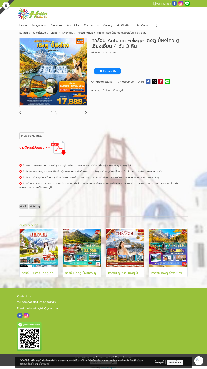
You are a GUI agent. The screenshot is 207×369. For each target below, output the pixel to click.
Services (56, 25)
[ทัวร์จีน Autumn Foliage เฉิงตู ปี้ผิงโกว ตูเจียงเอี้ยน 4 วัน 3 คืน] (53, 72)
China (107, 90)
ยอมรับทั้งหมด (175, 362)
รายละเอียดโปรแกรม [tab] (31, 136)
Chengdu (118, 90)
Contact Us (91, 25)
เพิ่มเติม (141, 25)
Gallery (107, 25)
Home (23, 25)
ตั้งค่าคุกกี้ (159, 362)
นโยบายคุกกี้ (44, 363)
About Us (73, 25)
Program (38, 25)
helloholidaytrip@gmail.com (42, 308)
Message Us (109, 71)
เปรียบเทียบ (127, 82)
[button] (155, 25)
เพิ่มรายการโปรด (103, 82)
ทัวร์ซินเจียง (124, 25)
